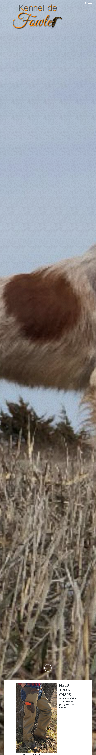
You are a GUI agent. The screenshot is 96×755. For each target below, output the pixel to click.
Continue (48, 668)
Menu (90, 3)
